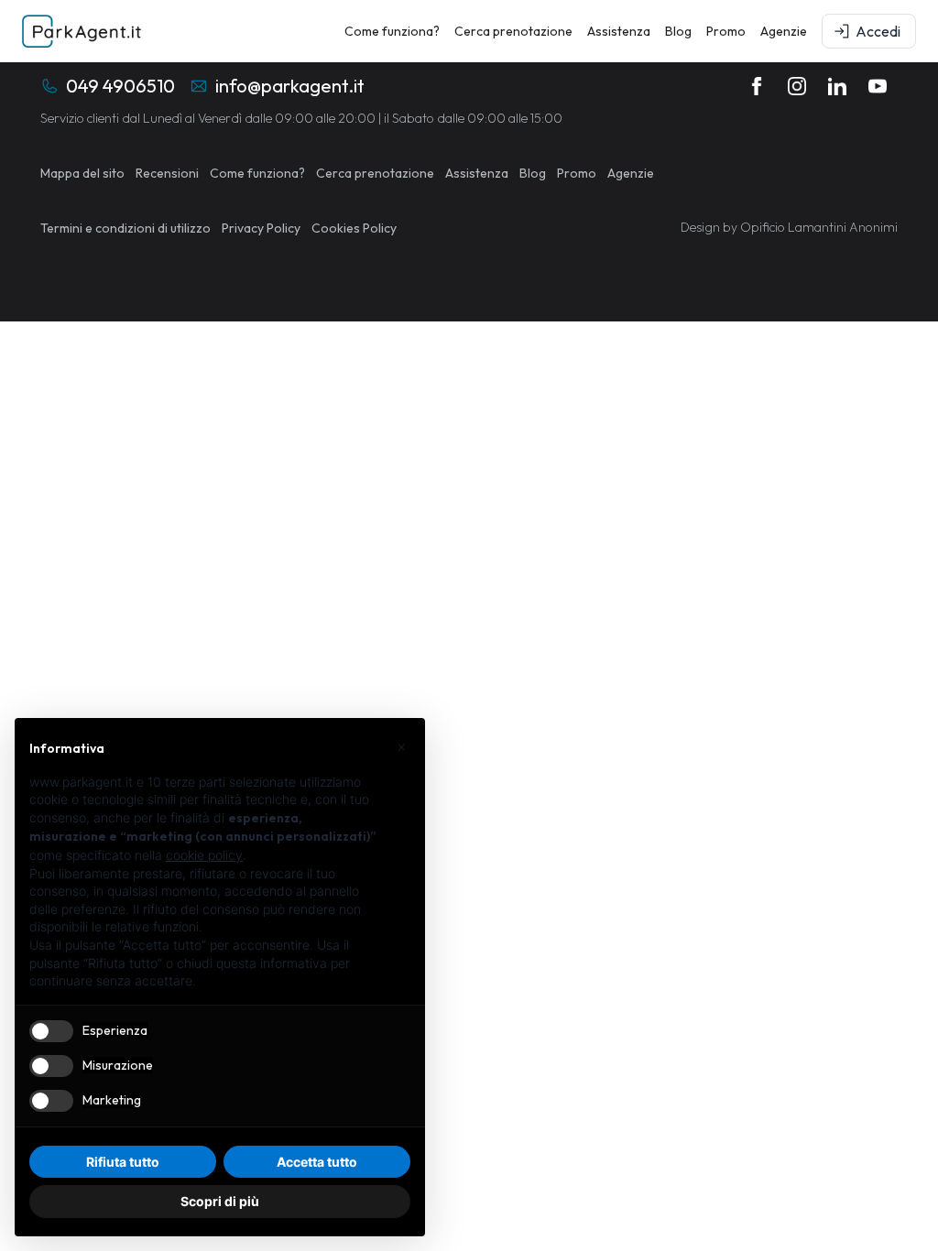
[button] (401, 747)
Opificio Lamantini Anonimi (819, 227)
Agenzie (783, 31)
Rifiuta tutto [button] (122, 1161)
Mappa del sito (82, 173)
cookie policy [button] (204, 855)
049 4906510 (120, 85)
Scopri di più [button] (219, 1201)
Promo (726, 31)
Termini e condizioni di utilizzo (125, 228)
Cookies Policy (354, 228)
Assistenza (618, 31)
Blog (678, 31)
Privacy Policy (261, 228)
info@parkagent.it (290, 85)
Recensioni (167, 173)
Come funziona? (392, 31)
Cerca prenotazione (513, 31)
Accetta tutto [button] (317, 1161)
